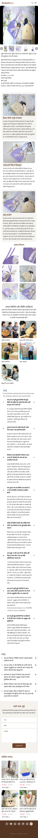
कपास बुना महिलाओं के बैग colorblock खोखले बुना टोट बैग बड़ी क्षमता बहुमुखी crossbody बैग (28, 780)
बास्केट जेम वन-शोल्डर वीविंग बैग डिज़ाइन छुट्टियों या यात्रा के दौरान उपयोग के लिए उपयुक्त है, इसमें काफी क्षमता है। (10, 780)
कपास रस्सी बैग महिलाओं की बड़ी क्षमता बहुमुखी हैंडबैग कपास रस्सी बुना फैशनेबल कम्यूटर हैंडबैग (28, 810)
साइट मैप (25, 834)
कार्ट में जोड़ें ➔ (6, 787)
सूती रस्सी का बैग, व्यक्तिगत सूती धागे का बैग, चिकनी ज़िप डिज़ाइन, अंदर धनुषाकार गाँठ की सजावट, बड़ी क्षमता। (10, 810)
